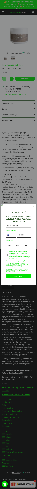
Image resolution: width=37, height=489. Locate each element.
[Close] (33, 206)
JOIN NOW (18, 276)
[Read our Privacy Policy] (30, 261)
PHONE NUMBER (11, 231)
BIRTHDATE (9, 241)
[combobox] (11, 235)
